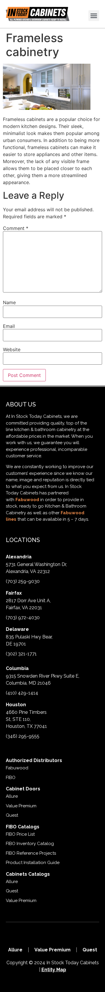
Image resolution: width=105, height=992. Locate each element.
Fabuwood (27, 499)
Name (9, 302)
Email (9, 326)
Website (11, 349)
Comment (15, 228)
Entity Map (53, 969)
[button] (93, 15)
